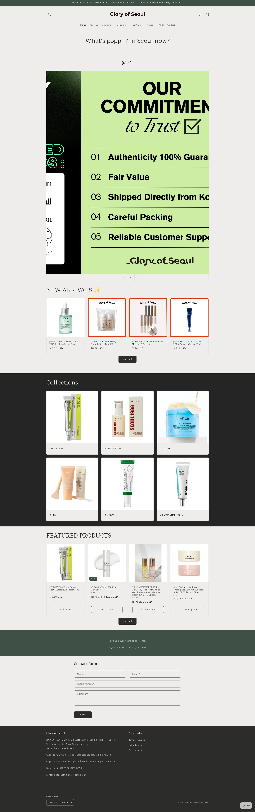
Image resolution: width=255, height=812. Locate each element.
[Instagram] (124, 63)
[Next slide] (130, 277)
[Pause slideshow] (137, 277)
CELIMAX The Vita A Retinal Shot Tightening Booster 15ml (64, 588)
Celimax (54, 448)
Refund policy (135, 745)
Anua (163, 448)
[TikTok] (131, 63)
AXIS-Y (109, 515)
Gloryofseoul (188, 802)
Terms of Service (137, 740)
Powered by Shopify (201, 802)
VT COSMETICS (170, 515)
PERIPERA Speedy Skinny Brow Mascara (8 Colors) (147, 343)
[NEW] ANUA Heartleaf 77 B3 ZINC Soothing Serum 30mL (63, 343)
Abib (52, 515)
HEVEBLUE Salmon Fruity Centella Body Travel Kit (103, 343)
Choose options (148, 609)
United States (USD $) (58, 802)
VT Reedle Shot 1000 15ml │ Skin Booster (105, 588)
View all (127, 359)
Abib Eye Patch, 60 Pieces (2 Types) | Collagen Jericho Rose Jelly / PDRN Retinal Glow (188, 590)
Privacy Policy (135, 750)
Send (83, 715)
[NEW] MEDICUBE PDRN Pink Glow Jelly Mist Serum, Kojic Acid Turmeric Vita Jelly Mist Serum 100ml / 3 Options (146, 591)
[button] (49, 14)
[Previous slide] (117, 277)
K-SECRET (111, 448)
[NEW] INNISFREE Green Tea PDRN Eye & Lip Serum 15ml (187, 343)
